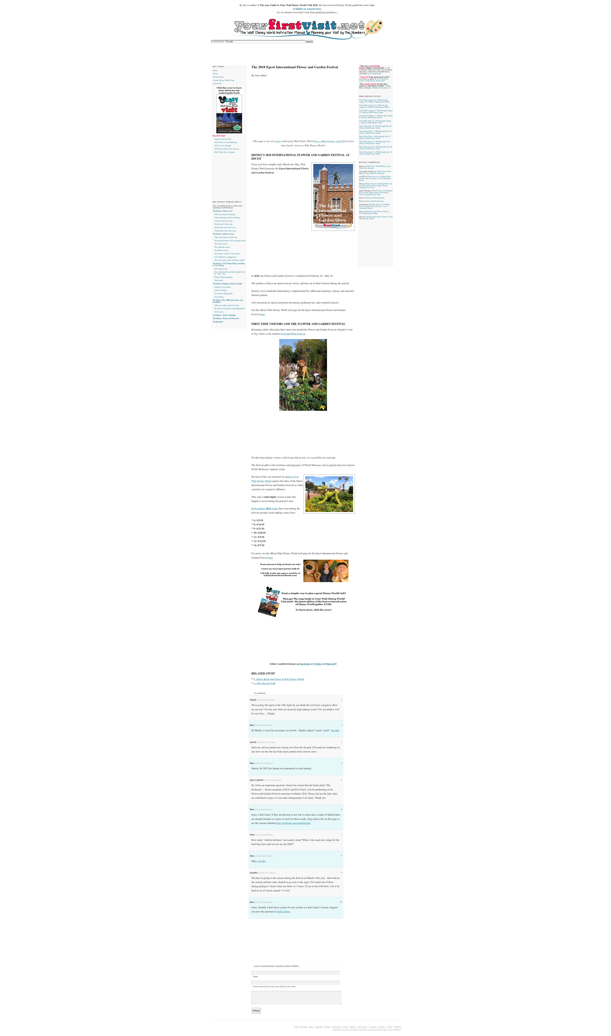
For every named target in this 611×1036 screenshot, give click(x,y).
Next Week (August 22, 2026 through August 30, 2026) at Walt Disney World (374, 101)
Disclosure (336, 1027)
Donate (352, 1027)
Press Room (362, 1027)
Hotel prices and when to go (224, 227)
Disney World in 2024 (222, 139)
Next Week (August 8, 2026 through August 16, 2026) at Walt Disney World (376, 111)
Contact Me (217, 83)
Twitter (318, 664)
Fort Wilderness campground (225, 257)
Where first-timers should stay (225, 237)
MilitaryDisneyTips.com (381, 88)
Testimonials (218, 322)
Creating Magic (375, 74)
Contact (344, 1027)
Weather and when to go (223, 224)
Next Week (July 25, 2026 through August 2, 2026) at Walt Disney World (375, 122)
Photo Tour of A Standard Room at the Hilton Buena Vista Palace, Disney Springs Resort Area (375, 185)
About (215, 74)
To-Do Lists (218, 312)
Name (255, 976)
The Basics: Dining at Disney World (227, 284)
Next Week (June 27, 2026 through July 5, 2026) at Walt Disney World (375, 142)
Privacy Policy (218, 77)
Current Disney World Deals (223, 80)
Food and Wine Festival (293, 333)
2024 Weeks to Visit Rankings (225, 142)
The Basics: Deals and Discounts (226, 318)
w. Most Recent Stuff (264, 683)
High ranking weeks (264, 508)
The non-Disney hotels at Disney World (229, 260)
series (278, 141)
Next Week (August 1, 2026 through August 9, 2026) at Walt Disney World (376, 116)
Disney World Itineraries (375, 198)
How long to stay (220, 269)
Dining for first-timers (222, 287)
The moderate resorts (222, 247)
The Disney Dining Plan (223, 294)
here (262, 314)
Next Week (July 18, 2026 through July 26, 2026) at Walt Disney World (375, 127)
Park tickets (218, 280)
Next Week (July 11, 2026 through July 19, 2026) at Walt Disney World (375, 132)
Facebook (305, 664)
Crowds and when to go (223, 221)
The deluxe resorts (221, 250)
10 (341, 902)
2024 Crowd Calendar (222, 146)
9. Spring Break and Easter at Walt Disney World (279, 679)
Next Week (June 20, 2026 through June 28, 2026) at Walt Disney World (375, 148)
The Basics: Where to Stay (223, 234)
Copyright (319, 1027)
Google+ (382, 1027)
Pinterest (330, 664)
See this (335, 730)
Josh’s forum (283, 911)
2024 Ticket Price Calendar (224, 152)
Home (215, 70)
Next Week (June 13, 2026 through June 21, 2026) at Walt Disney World (375, 153)
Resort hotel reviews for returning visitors (230, 241)
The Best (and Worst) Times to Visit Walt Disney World (374, 212)
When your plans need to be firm (226, 305)
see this (262, 861)
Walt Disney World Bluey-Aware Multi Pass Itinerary (375, 172)
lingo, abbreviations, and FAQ (329, 141)
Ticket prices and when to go (225, 231)
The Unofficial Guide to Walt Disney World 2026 (373, 80)
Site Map (303, 1027)
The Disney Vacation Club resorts (227, 254)
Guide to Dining (220, 290)
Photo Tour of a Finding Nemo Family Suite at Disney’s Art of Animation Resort (375, 178)
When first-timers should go (224, 214)
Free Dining (218, 297)
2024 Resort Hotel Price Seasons (226, 149)
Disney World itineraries (223, 277)
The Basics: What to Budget (224, 315)
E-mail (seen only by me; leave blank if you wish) (274, 986)
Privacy (327, 1027)
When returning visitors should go (227, 218)
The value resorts (220, 244)
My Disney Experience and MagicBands (229, 308)
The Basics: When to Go (222, 211)
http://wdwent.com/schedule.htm (293, 823)
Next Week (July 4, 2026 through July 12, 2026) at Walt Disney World (375, 137)
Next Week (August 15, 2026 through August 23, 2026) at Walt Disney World (374, 106)
